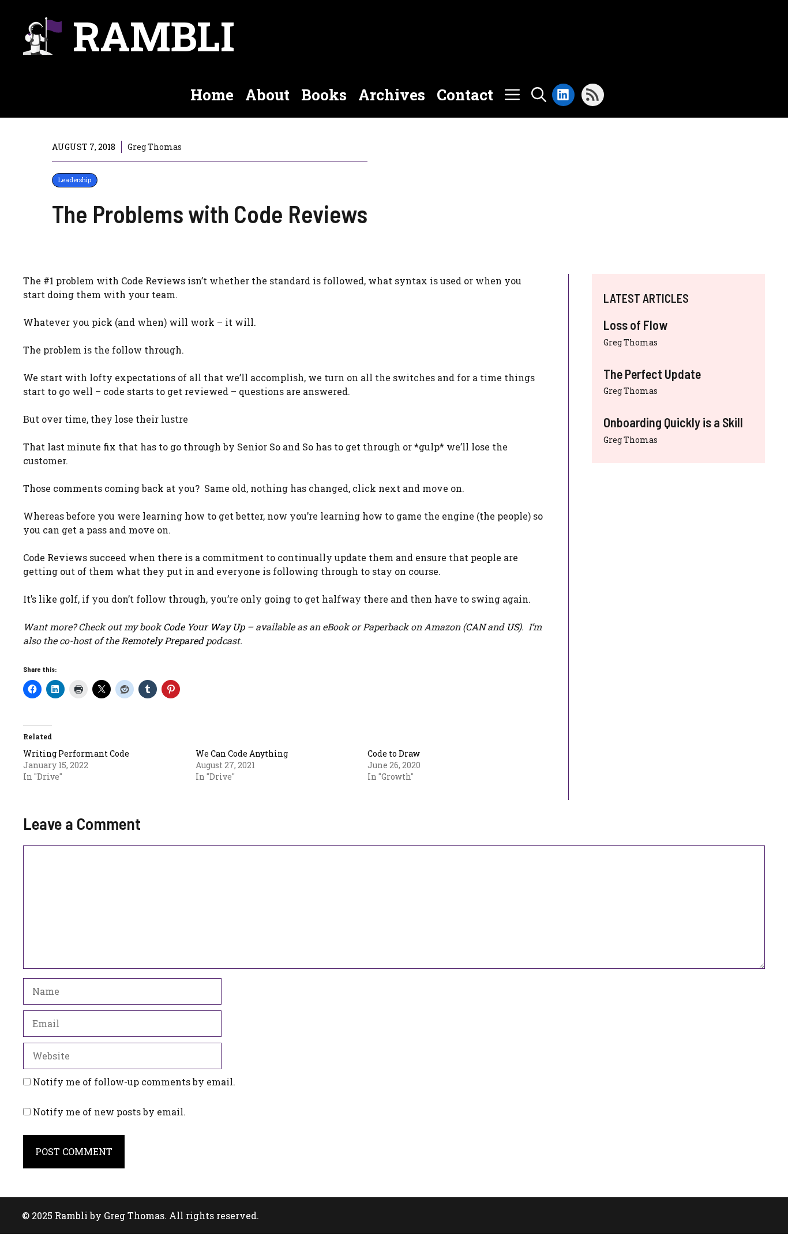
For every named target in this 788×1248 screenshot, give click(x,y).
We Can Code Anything (242, 753)
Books (324, 94)
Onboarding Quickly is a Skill (673, 422)
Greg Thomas (630, 342)
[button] (539, 95)
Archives (391, 94)
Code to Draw (393, 753)
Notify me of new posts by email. (109, 1112)
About (267, 94)
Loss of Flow (635, 324)
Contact (465, 94)
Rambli (154, 35)
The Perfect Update (652, 373)
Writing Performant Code (76, 753)
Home (212, 94)
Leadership (74, 179)
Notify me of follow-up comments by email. (134, 1082)
